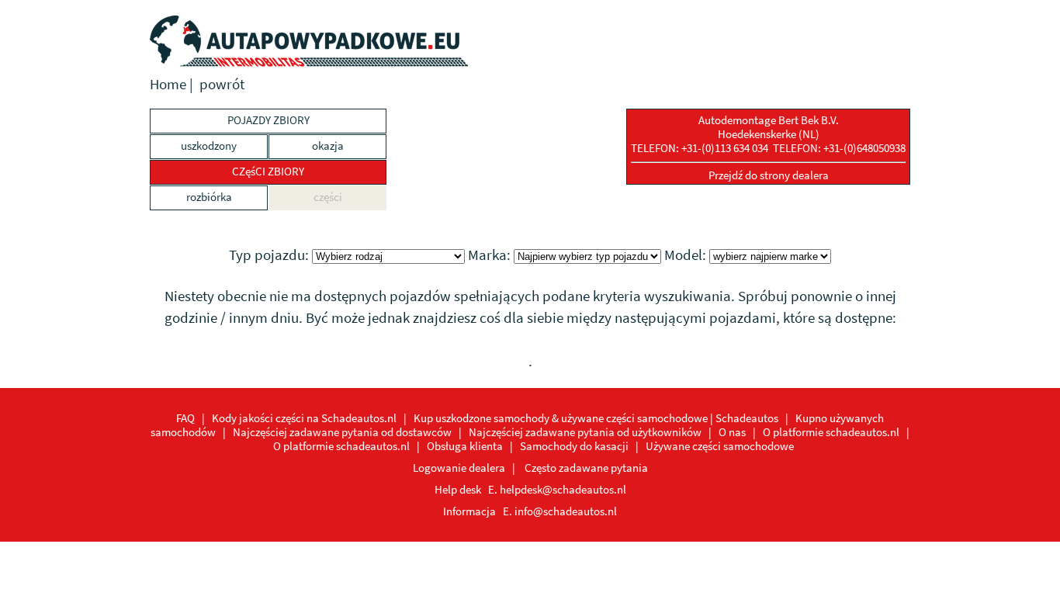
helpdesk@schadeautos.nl (563, 489)
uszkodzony (209, 145)
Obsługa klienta (465, 445)
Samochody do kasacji (574, 445)
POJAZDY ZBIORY (268, 120)
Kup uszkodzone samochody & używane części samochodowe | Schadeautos (596, 418)
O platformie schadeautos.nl (831, 431)
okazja (328, 145)
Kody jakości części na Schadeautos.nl (304, 418)
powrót (221, 84)
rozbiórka (209, 196)
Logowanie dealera (459, 467)
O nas (732, 431)
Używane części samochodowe (720, 445)
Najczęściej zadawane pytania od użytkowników (585, 431)
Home (168, 84)
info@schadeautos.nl (565, 511)
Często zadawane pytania (586, 467)
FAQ (185, 418)
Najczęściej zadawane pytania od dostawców (342, 431)
